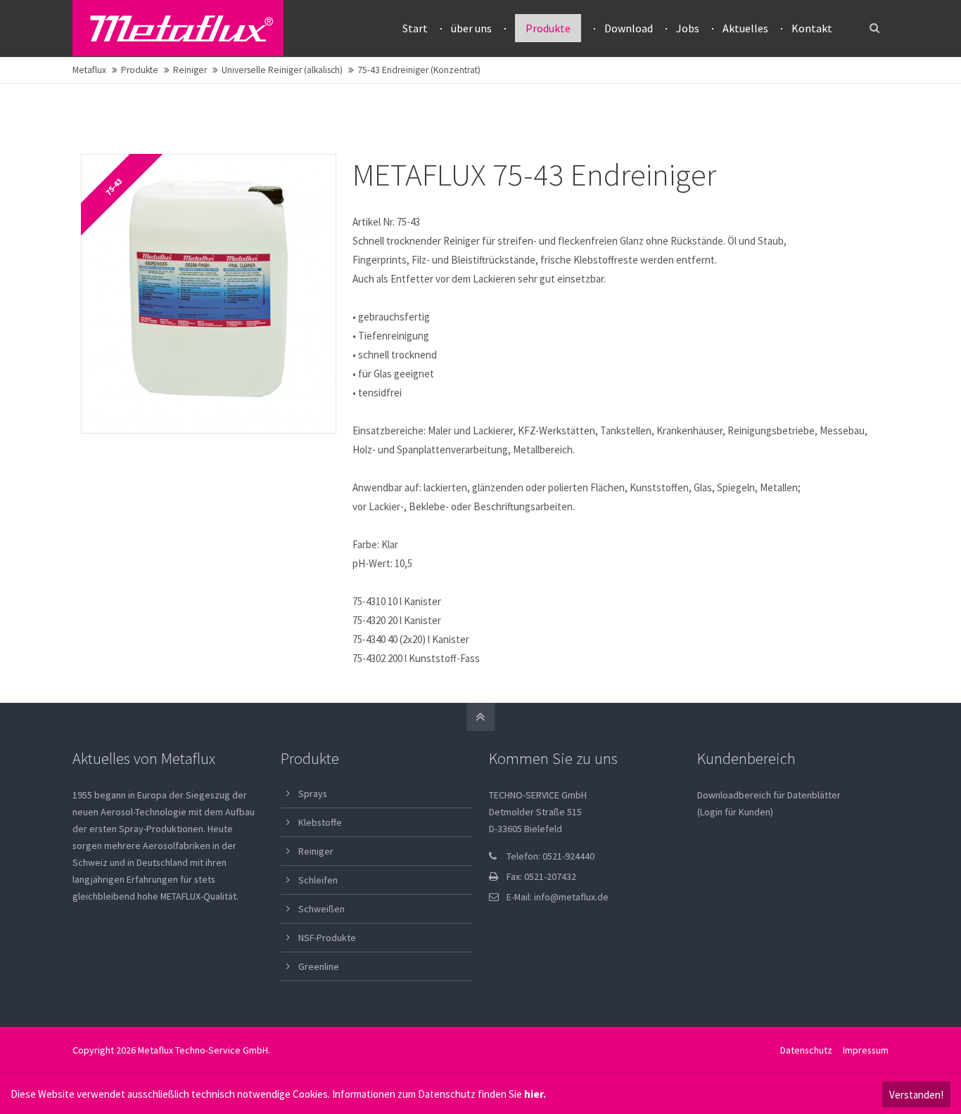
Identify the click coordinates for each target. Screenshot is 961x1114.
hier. (535, 1094)
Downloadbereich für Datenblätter (769, 795)
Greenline (318, 966)
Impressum (866, 1050)
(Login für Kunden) (735, 811)
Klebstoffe (320, 822)
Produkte (139, 70)
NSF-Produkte (327, 937)
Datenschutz (806, 1050)
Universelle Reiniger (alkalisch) (282, 70)
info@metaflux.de (571, 896)
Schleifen (318, 880)
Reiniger (190, 70)
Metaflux (89, 70)
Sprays (312, 793)
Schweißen (321, 908)
